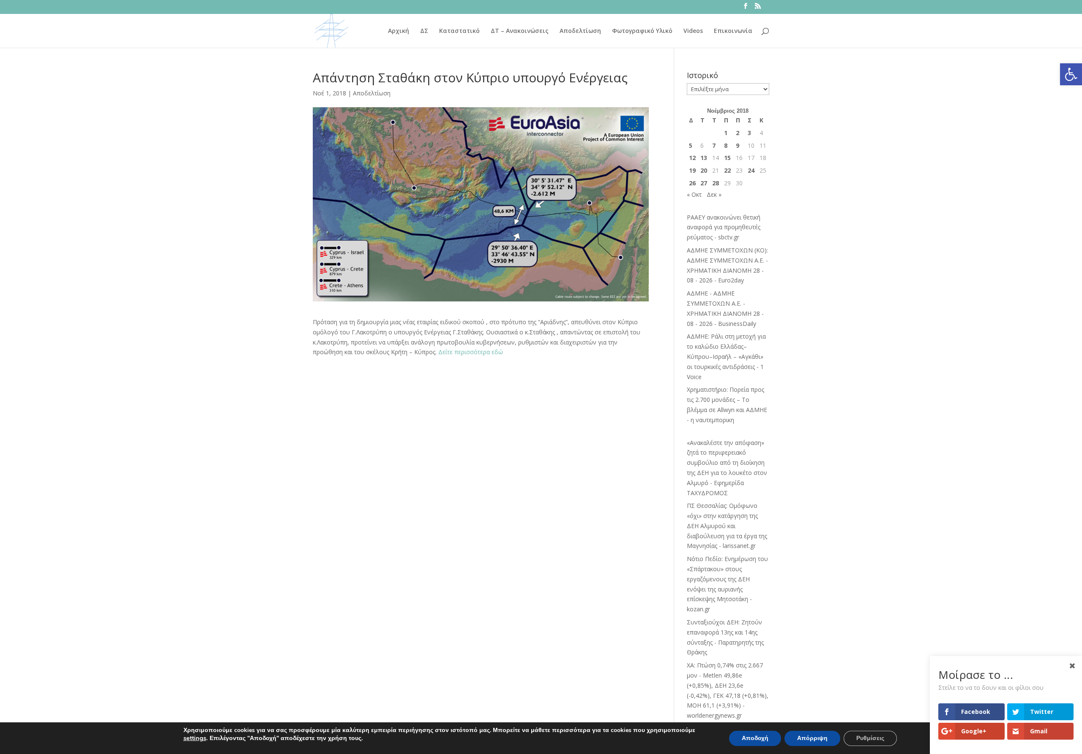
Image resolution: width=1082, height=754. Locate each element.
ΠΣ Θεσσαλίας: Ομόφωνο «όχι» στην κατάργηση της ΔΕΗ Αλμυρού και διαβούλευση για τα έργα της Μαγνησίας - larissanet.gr (727, 526)
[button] (1071, 74)
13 (703, 158)
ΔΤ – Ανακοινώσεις (520, 31)
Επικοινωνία (733, 31)
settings (194, 738)
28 (715, 183)
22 (727, 170)
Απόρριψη (812, 738)
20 (703, 170)
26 (692, 183)
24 (751, 170)
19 (692, 170)
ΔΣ (424, 31)
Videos (693, 31)
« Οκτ (694, 194)
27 (703, 183)
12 (692, 158)
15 (727, 158)
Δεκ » (714, 194)
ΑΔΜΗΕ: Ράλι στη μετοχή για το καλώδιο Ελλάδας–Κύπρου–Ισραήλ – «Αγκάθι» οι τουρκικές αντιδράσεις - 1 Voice (726, 356)
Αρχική (398, 31)
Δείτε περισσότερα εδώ (471, 352)
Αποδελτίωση (580, 31)
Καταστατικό (459, 31)
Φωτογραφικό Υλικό (642, 31)
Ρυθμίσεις (870, 738)
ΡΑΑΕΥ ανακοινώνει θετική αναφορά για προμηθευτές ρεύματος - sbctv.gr (723, 227)
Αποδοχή (755, 738)
